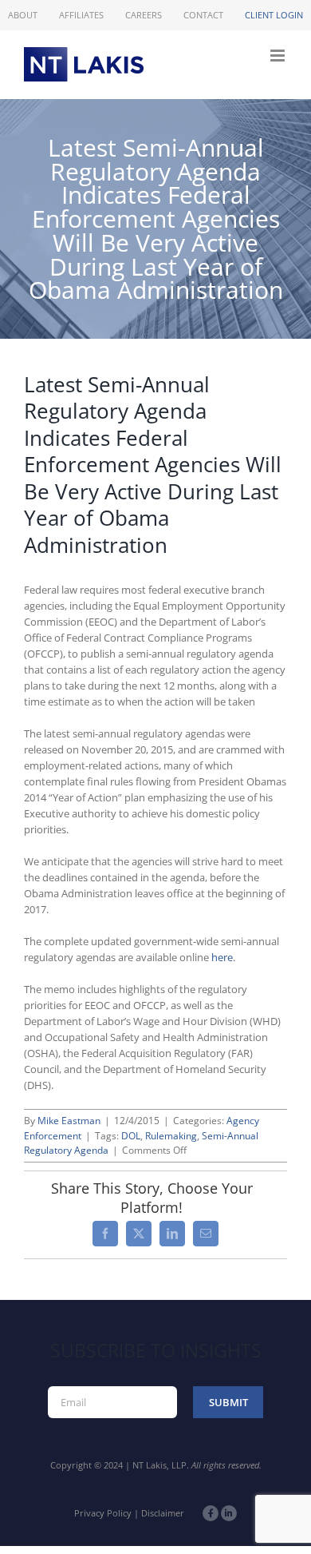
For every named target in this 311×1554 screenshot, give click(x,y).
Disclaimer (162, 1513)
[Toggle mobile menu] (278, 55)
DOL (130, 1136)
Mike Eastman (68, 1120)
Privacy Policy (103, 1513)
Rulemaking (171, 1136)
